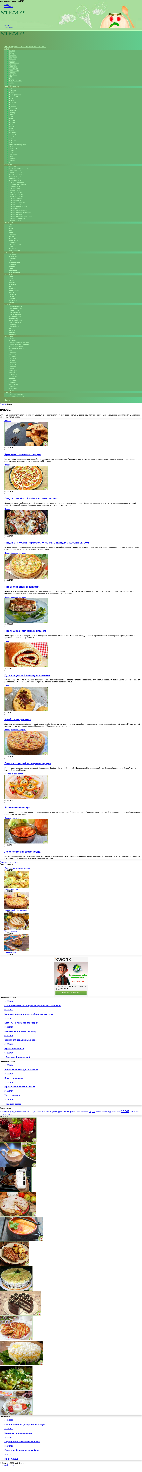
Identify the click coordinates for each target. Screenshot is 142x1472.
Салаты (8, 164)
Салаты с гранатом (17, 218)
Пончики (12, 382)
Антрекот (12, 91)
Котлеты (12, 133)
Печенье (12, 352)
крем (49, 1112)
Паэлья (12, 152)
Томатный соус (15, 316)
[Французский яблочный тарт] (16, 908)
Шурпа (11, 83)
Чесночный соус (15, 320)
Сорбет (12, 298)
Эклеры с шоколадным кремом (17, 868)
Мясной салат (14, 178)
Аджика (12, 266)
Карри (11, 127)
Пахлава (12, 362)
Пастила (12, 294)
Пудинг (12, 296)
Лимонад (12, 242)
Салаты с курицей (16, 182)
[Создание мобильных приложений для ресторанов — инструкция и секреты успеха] (16, 1191)
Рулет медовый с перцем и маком (27, 675)
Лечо (11, 260)
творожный (137, 1111)
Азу (10, 89)
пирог (92, 1111)
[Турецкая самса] (16, 950)
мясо (74, 1111)
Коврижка (13, 388)
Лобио (11, 139)
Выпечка (8, 336)
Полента (12, 160)
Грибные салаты (16, 172)
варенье (6, 1112)
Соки (11, 246)
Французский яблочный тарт (16, 910)
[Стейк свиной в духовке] (14, 1265)
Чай (10, 226)
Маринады (13, 318)
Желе (11, 278)
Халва (11, 302)
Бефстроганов (15, 95)
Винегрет (12, 166)
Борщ (11, 53)
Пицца (11, 368)
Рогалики (12, 356)
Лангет (11, 137)
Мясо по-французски (17, 145)
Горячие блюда (11, 87)
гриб (11, 1112)
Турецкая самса (11, 952)
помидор (108, 1112)
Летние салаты (15, 186)
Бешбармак (14, 97)
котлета (44, 1112)
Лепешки (12, 364)
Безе (11, 276)
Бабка (11, 93)
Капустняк (13, 57)
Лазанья (12, 135)
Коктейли (12, 248)
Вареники (13, 109)
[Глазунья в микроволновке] (16, 1414)
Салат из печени (15, 198)
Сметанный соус (16, 308)
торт (5, 1114)
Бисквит (12, 360)
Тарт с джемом (10, 931)
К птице (12, 330)
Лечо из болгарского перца (22, 851)
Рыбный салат (15, 180)
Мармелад (13, 288)
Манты (11, 143)
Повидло (12, 258)
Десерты (8, 274)
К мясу (11, 328)
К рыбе (12, 332)
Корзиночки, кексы (16, 348)
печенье (84, 1111)
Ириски (12, 282)
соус (132, 1111)
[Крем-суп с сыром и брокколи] (21, 1240)
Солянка (12, 73)
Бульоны (12, 55)
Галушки (12, 111)
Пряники (12, 366)
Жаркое (12, 121)
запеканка (22, 1112)
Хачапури (13, 370)
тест (1, 1114)
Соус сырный (14, 312)
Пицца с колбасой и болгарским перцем (31, 498)
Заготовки (9, 252)
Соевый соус (14, 310)
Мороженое (14, 290)
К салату (12, 334)
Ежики (11, 119)
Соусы (7, 304)
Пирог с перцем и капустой (22, 586)
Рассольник (13, 69)
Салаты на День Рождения (20, 212)
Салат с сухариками (17, 202)
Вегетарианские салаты (19, 168)
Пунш (11, 224)
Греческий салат (15, 170)
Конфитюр (13, 256)
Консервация (14, 272)
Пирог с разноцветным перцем (25, 630)
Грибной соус (14, 326)
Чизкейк (12, 372)
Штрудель (13, 374)
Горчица (12, 324)
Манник (12, 378)
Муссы (11, 292)
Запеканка (13, 380)
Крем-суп (12, 59)
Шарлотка (13, 376)
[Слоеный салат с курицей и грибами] (16, 1290)
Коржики (12, 340)
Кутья (11, 286)
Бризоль (12, 105)
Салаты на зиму (15, 214)
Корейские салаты (16, 174)
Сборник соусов (15, 306)
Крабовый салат (15, 176)
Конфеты (12, 284)
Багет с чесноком (11, 889)
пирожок (98, 1111)
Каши (11, 129)
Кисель (12, 236)
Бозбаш (12, 51)
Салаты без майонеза (18, 210)
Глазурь (12, 386)
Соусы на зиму (15, 314)
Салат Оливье (15, 200)
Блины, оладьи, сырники (19, 344)
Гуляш (11, 115)
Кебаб (11, 131)
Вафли (12, 338)
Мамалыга (13, 141)
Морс (11, 232)
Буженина (13, 107)
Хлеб (11, 350)
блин (1, 1111)
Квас (11, 230)
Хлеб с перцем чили (17, 719)
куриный (54, 1112)
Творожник (13, 384)
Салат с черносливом (18, 206)
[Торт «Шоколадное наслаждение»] (20, 1315)
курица (60, 1112)
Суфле (12, 390)
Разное (7, 392)
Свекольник (14, 71)
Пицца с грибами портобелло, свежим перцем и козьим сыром (46, 542)
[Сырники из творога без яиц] (16, 1340)
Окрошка (12, 65)
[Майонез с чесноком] (18, 1166)
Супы (6, 49)
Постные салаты (16, 194)
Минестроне (14, 63)
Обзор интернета (16, 394)
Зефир (11, 280)
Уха (10, 77)
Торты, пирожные (16, 346)
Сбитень (12, 234)
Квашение (13, 270)
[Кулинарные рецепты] (12, 22)
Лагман (12, 61)
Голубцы (12, 113)
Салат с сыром (15, 204)
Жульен (12, 123)
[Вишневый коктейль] (18, 1141)
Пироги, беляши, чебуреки (20, 342)
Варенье (12, 254)
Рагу (11, 162)
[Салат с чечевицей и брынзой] (16, 1389)
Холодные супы (15, 81)
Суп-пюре (13, 75)
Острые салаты (15, 192)
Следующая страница (9, 862)
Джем (11, 268)
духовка (16, 1112)
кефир (39, 1111)
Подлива (12, 158)
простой (114, 1111)
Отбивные (13, 148)
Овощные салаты (16, 190)
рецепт (118, 1111)
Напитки (8, 222)
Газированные (15, 244)
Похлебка (13, 67)
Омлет (11, 146)
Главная (3, 404)
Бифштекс (13, 103)
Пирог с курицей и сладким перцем (27, 763)
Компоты (12, 238)
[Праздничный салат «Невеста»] (21, 1365)
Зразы (11, 125)
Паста (11, 150)
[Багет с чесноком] (16, 887)
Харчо (11, 79)
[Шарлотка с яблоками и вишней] (18, 1216)
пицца (103, 1111)
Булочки (12, 358)
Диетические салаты (17, 184)
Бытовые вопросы (16, 396)
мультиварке (68, 1112)
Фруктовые (13, 240)
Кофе (11, 228)
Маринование (14, 262)
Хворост (12, 354)
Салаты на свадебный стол (20, 216)
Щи (10, 85)
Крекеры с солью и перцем (22, 454)
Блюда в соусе (15, 322)
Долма (11, 117)
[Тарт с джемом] (16, 929)
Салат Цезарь (14, 208)
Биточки (12, 101)
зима (28, 1112)
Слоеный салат (15, 220)
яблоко (10, 1114)
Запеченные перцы (17, 807)
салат (125, 1111)
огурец (78, 1111)
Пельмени (13, 154)
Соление (12, 264)
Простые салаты (16, 196)
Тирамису (13, 300)
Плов (11, 156)
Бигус (11, 99)
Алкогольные (14, 250)
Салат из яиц (14, 188)
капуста (34, 1112)
